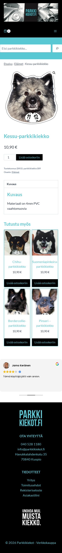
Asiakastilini (31, 495)
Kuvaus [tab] (11, 184)
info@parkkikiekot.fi (31, 449)
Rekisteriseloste (31, 490)
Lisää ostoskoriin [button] (17, 283)
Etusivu (8, 64)
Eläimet (18, 64)
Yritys (31, 480)
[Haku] (57, 48)
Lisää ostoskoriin (29, 157)
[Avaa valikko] (55, 31)
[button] (54, 73)
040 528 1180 (31, 444)
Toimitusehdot (31, 485)
